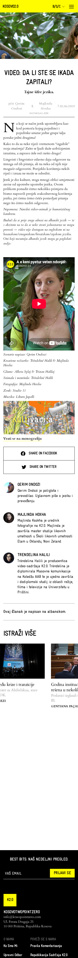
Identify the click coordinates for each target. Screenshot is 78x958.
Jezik (45, 113)
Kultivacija (36, 113)
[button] (10, 900)
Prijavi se (62, 873)
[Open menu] (71, 6)
